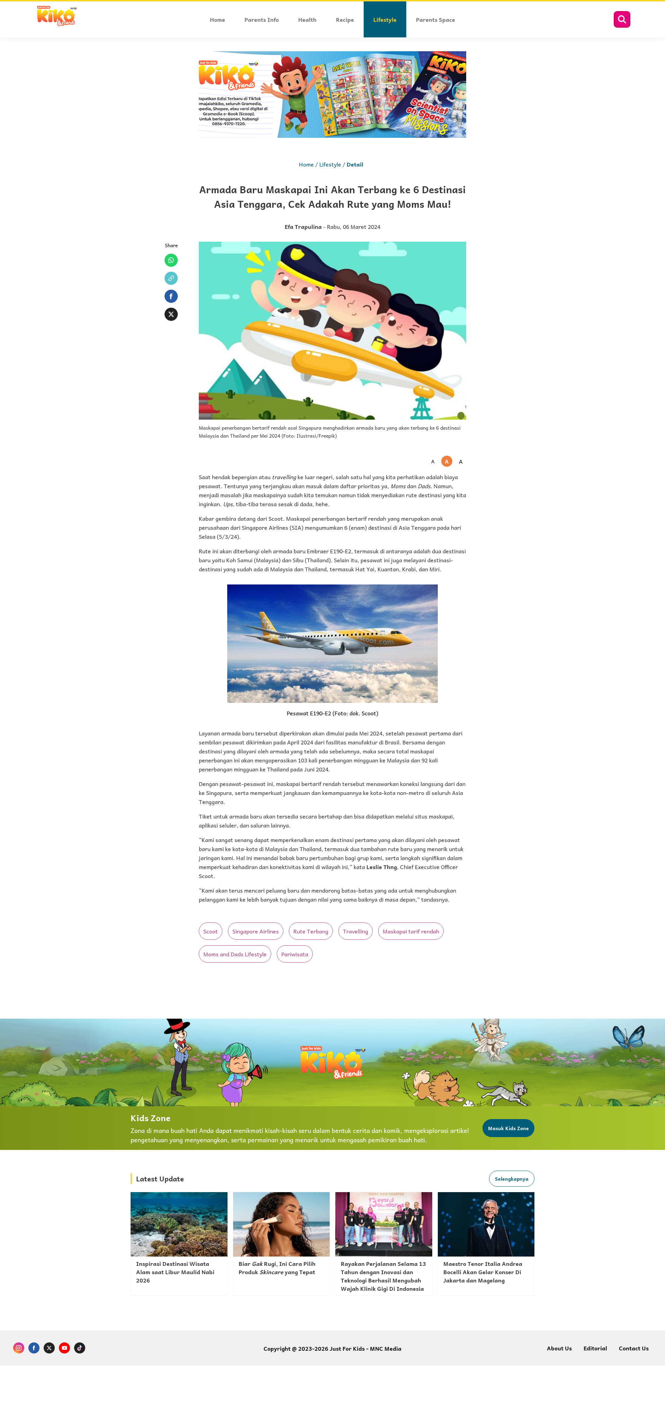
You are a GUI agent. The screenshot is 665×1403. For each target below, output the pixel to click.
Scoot (210, 931)
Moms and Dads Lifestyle (235, 953)
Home (306, 164)
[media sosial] (18, 1348)
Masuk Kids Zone (508, 1128)
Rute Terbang (310, 931)
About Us (559, 1347)
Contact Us (634, 1347)
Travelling (355, 931)
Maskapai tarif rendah (411, 931)
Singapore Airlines (255, 931)
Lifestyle (330, 164)
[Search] (622, 19)
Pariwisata (294, 953)
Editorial (595, 1347)
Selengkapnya (512, 1178)
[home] (57, 24)
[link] (179, 1243)
